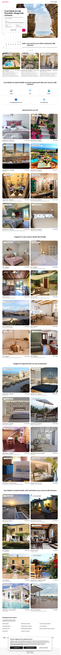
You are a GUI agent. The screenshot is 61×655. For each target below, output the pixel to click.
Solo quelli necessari (30, 647)
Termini (32, 653)
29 (17, 44)
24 (6, 44)
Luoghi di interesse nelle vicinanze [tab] (8, 620)
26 (10, 44)
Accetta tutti (16, 647)
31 (6, 46)
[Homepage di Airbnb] (5, 2)
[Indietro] (28, 50)
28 (15, 44)
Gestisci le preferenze (43, 647)
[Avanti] (32, 50)
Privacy (28, 653)
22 (17, 41)
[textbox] (9, 26)
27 (13, 44)
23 (20, 41)
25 (8, 44)
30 (20, 44)
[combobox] (14, 22)
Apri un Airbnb (54, 1)
